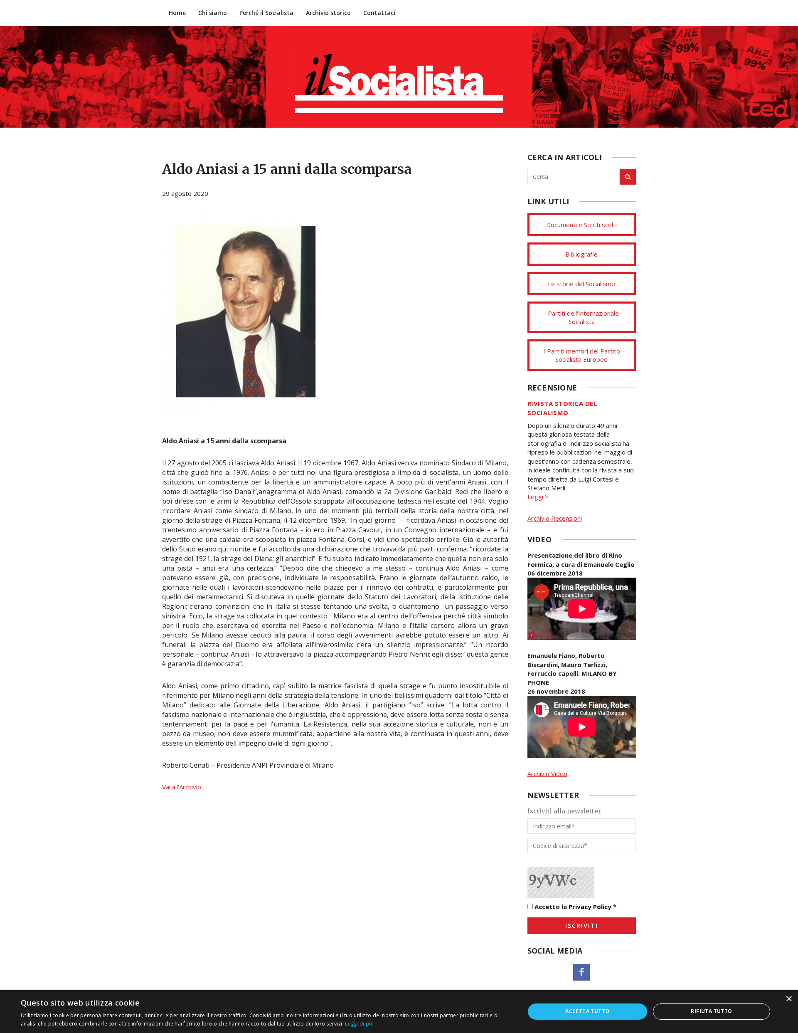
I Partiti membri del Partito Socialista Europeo (581, 355)
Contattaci (379, 13)
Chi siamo (212, 13)
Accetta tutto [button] (587, 1011)
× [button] (789, 999)
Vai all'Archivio (181, 787)
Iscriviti (581, 925)
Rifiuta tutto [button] (711, 1011)
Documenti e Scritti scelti (581, 224)
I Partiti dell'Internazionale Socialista (581, 317)
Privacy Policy (590, 906)
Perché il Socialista (266, 13)
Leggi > (538, 496)
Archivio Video (547, 773)
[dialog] (399, 1011)
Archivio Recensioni (554, 518)
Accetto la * (574, 906)
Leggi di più (359, 1023)
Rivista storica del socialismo (562, 407)
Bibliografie (581, 254)
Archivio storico (328, 13)
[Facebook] (581, 972)
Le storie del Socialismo (581, 283)
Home (177, 13)
